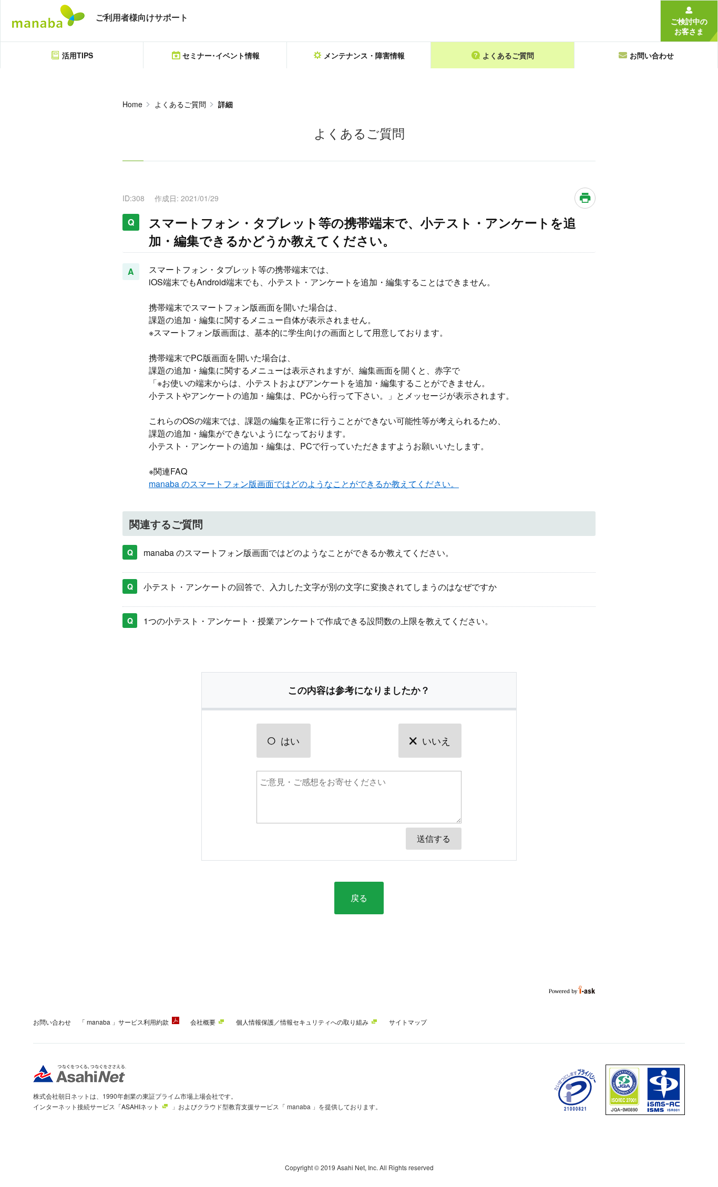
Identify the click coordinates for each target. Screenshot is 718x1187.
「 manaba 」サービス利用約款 (124, 1021)
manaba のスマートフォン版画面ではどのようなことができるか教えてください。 (304, 484)
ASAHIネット (140, 1106)
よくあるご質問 (180, 104)
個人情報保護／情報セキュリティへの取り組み (302, 1021)
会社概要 (203, 1021)
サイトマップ (408, 1021)
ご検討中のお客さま (689, 26)
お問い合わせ (52, 1021)
